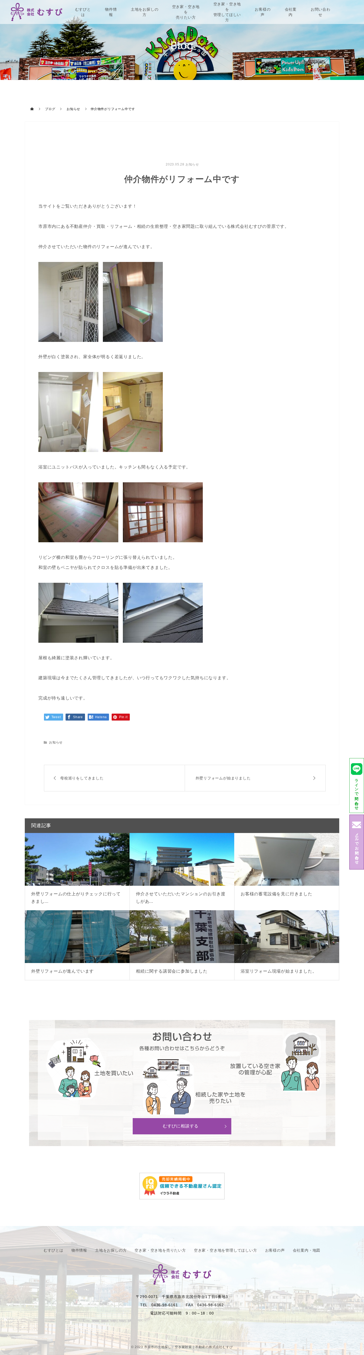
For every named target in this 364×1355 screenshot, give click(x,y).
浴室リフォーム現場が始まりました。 (279, 971)
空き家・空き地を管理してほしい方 (227, 12)
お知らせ (192, 164)
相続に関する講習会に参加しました (172, 971)
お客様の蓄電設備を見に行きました (276, 894)
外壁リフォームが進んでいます (62, 971)
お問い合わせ (320, 12)
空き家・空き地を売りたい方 (186, 12)
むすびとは (83, 12)
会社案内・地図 (307, 1250)
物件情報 (111, 12)
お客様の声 (262, 12)
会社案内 (291, 12)
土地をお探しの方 (145, 12)
